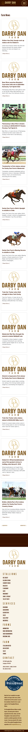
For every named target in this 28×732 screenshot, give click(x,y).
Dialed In (5, 586)
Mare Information (7, 631)
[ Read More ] (6, 53)
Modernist (5, 594)
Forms (4, 654)
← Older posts (4, 525)
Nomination (6, 628)
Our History (6, 648)
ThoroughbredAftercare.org (16, 724)
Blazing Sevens (6, 580)
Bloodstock (6, 613)
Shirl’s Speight (6, 597)
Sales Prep (5, 618)
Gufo (4, 591)
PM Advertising (19, 730)
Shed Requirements (7, 634)
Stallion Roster (7, 646)
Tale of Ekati (6, 599)
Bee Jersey (5, 578)
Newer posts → (23, 525)
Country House (6, 583)
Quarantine (6, 610)
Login (23, 730)
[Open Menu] (24, 3)
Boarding (5, 607)
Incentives (5, 621)
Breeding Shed (6, 636)
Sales (4, 615)
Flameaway (5, 588)
